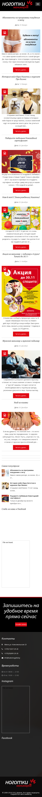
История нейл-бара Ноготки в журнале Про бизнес (23, 484)
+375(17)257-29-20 (11, 649)
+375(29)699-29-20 (11, 653)
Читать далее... (21, 70)
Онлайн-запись (21, 624)
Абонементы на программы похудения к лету (22, 471)
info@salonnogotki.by (12, 658)
